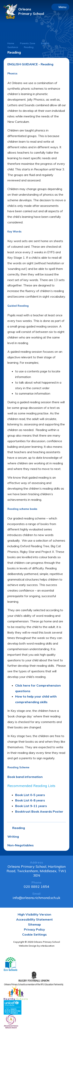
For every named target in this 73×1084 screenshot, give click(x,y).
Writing (13, 836)
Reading (28, 47)
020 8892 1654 (36, 886)
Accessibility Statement (34, 919)
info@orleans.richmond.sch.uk (36, 897)
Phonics (12, 73)
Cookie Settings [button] (34, 934)
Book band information (25, 777)
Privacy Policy (34, 929)
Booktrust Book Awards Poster (39, 811)
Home (10, 43)
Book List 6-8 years (30, 800)
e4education (47, 945)
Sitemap (34, 924)
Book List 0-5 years (30, 795)
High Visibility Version (34, 914)
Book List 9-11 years (31, 806)
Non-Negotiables (20, 845)
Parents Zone (27, 43)
